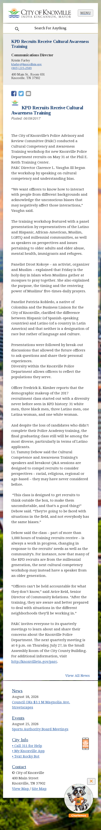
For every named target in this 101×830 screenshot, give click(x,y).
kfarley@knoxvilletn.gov (26, 64)
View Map (21, 789)
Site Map (39, 789)
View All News (77, 676)
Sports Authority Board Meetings (40, 729)
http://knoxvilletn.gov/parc (34, 661)
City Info (20, 739)
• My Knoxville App (28, 751)
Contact (19, 766)
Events (18, 718)
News (17, 690)
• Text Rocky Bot (25, 756)
